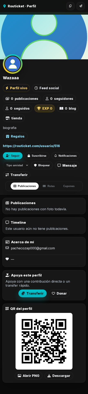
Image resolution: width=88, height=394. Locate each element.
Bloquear (44, 165)
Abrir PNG (31, 376)
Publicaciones (27, 186)
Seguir (15, 155)
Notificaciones (68, 155)
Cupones (68, 186)
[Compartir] (81, 6)
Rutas (51, 186)
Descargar (61, 376)
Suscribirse (39, 155)
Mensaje (69, 165)
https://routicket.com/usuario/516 (31, 146)
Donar (62, 293)
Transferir (19, 175)
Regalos (18, 136)
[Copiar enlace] (70, 6)
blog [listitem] (70, 108)
